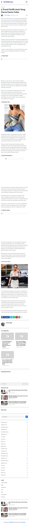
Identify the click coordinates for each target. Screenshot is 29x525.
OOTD (13, 18)
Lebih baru (4, 383)
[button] (1, 2)
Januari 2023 (14, 451)
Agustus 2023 (14, 434)
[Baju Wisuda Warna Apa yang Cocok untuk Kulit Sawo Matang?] (4, 397)
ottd (2, 492)
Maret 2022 (14, 475)
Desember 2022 (14, 453)
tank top (3, 496)
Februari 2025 (14, 422)
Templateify (11, 522)
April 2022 (14, 472)
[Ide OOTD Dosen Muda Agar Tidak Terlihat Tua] (4, 392)
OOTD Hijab (9, 322)
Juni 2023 (14, 439)
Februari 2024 (14, 424)
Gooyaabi (23, 522)
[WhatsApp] (14, 317)
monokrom (3, 487)
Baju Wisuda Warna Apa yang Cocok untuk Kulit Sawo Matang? (18, 396)
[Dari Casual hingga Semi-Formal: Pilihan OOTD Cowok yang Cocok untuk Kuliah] (21, 336)
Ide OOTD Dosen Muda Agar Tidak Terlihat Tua (17, 391)
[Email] (19, 317)
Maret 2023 (14, 446)
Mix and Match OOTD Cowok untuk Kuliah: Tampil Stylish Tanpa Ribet (7, 362)
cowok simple (4, 482)
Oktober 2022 (14, 458)
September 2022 (14, 460)
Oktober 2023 (14, 429)
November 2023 (14, 427)
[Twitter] (11, 317)
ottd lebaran (4, 494)
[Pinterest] (16, 317)
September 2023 (14, 431)
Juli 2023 (14, 436)
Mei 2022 (14, 470)
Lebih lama (24, 383)
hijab (2, 484)
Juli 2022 (14, 465)
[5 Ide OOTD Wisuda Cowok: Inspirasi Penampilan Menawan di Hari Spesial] (7, 336)
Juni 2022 (14, 467)
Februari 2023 (14, 448)
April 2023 (14, 443)
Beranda (3, 6)
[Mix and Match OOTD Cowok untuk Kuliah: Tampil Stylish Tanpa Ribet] (7, 354)
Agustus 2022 (14, 463)
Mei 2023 (14, 441)
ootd (2, 489)
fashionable (9, 21)
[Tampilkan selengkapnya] (22, 317)
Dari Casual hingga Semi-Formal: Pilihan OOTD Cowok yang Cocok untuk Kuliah (21, 343)
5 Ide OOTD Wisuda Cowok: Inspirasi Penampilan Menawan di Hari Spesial (7, 344)
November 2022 (14, 455)
